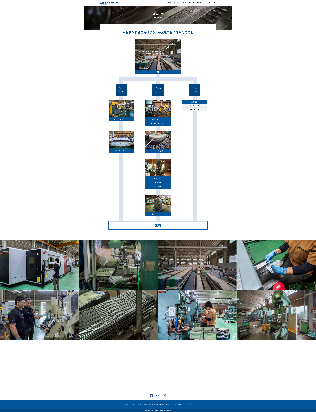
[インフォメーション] (210, 3)
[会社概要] (168, 3)
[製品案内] (176, 3)
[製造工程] (191, 3)
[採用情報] (199, 3)
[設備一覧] (183, 3)
